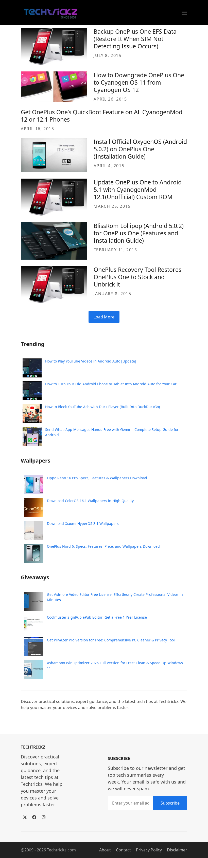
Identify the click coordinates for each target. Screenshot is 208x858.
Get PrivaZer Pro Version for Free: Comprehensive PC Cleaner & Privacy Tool (111, 640)
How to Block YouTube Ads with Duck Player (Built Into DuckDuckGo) (102, 406)
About (105, 850)
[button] (184, 13)
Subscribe (170, 803)
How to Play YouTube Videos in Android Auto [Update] (90, 361)
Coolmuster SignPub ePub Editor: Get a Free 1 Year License (97, 617)
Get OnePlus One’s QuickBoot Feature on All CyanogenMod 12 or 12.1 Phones (101, 115)
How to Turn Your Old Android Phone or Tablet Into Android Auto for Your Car (111, 384)
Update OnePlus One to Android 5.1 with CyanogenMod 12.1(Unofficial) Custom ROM (138, 189)
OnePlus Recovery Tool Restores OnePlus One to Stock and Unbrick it (137, 276)
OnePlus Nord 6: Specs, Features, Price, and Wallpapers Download (103, 546)
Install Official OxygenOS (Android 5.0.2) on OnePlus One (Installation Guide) (140, 149)
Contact (123, 850)
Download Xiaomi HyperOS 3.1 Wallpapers (83, 523)
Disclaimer (177, 850)
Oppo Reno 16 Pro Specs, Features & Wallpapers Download (97, 477)
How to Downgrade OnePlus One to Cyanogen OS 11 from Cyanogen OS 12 (139, 82)
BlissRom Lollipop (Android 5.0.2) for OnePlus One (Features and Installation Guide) (139, 233)
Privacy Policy (149, 850)
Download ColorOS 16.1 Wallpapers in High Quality (90, 500)
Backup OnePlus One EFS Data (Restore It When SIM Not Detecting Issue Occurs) (135, 38)
